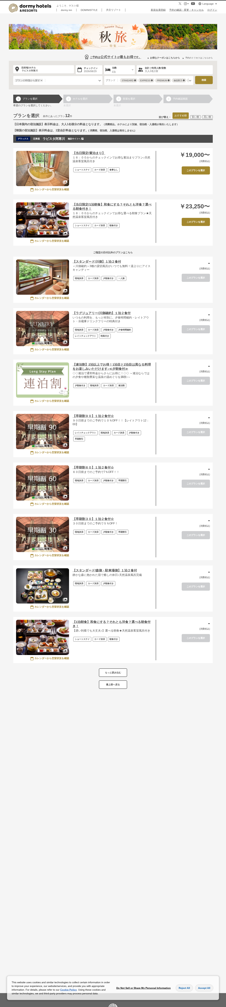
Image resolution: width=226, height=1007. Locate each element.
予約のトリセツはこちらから (199, 58)
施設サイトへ (74, 138)
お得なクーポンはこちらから (165, 57)
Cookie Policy (68, 989)
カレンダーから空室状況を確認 (51, 189)
